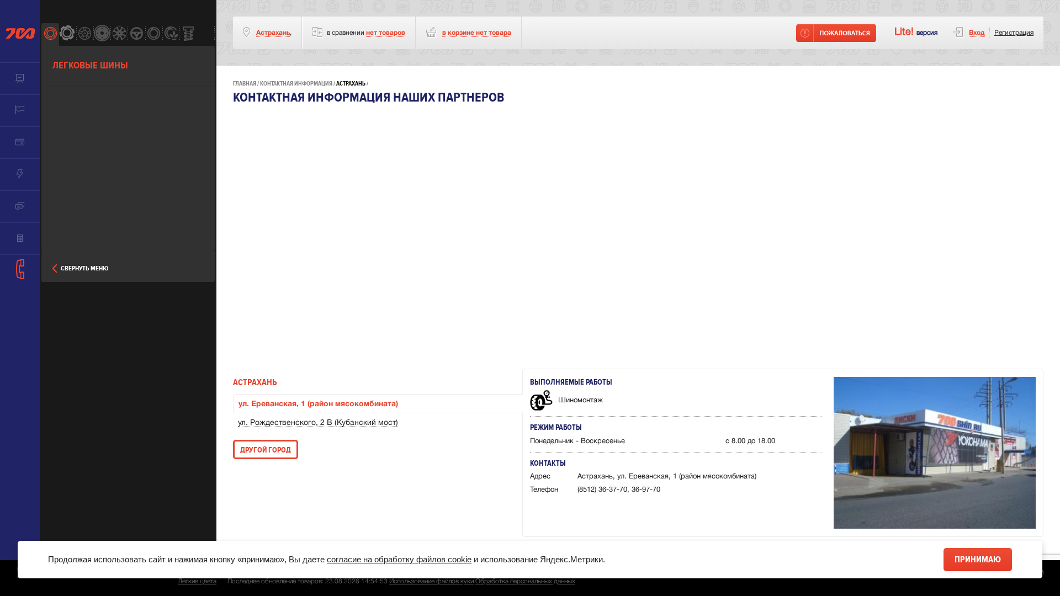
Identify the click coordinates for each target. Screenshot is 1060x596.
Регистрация (1014, 33)
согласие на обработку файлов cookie (399, 559)
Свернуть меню (84, 268)
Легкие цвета (197, 581)
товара (476, 33)
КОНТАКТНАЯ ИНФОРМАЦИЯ (296, 83)
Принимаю (978, 559)
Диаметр (67, 160)
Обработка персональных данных (525, 581)
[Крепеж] (188, 34)
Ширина (66, 101)
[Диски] (84, 34)
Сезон (62, 189)
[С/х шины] (170, 34)
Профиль (67, 130)
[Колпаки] (119, 34)
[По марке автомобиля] (136, 34)
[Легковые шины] (50, 34)
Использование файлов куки (431, 581)
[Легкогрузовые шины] (67, 34)
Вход (977, 33)
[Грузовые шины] (153, 34)
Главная (244, 83)
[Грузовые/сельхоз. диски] (101, 34)
